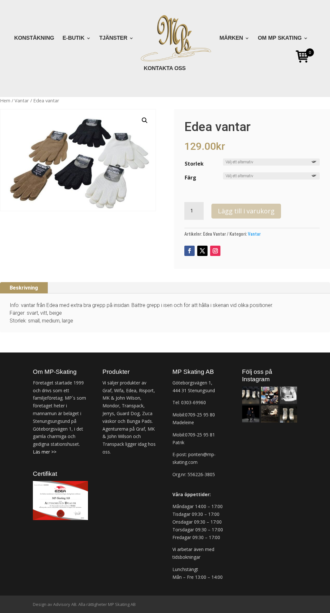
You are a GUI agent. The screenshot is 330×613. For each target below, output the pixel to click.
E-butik (73, 38)
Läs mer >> (44, 452)
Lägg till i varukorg (246, 211)
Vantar (22, 100)
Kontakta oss (165, 68)
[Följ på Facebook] (189, 251)
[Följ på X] (202, 251)
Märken (231, 38)
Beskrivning (24, 288)
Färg (190, 177)
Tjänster (113, 38)
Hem (5, 100)
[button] (144, 120)
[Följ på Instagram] (215, 251)
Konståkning (34, 38)
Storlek (194, 163)
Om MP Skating (280, 38)
